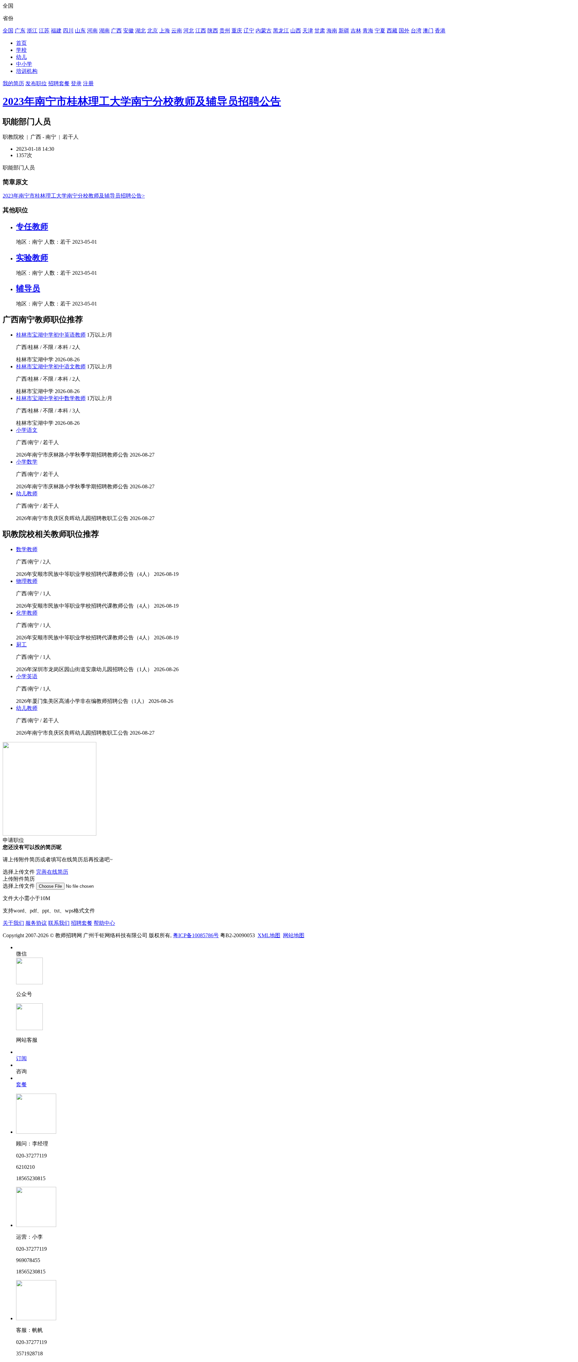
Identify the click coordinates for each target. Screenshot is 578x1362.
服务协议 (36, 923)
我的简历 (13, 83)
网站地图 (293, 935)
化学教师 (26, 613)
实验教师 (32, 257)
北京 (152, 30)
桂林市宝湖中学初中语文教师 (51, 366)
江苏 (44, 30)
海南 (331, 30)
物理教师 (26, 581)
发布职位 (36, 83)
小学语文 (26, 430)
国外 (404, 30)
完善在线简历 (52, 872)
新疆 (344, 30)
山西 (295, 30)
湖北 (140, 30)
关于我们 (13, 923)
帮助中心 (104, 923)
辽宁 (249, 30)
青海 (368, 30)
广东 (20, 30)
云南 (176, 30)
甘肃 (319, 30)
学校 (21, 50)
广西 (116, 30)
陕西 (212, 30)
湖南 (104, 30)
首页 (21, 43)
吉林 (356, 30)
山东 (80, 30)
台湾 (416, 30)
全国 (8, 30)
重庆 (236, 30)
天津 (307, 30)
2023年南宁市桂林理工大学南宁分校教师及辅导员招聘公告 (142, 101)
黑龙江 (281, 30)
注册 (88, 83)
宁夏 (380, 30)
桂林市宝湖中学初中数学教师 (51, 398)
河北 (188, 30)
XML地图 (269, 935)
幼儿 (21, 57)
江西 (200, 30)
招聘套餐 (59, 83)
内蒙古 (264, 30)
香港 (440, 30)
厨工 (21, 644)
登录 (76, 83)
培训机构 (26, 71)
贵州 (224, 30)
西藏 (392, 30)
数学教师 (26, 549)
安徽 (128, 30)
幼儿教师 (26, 493)
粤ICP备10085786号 (196, 935)
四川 (68, 30)
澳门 (428, 30)
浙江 (32, 30)
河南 (92, 30)
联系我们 (59, 923)
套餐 (21, 1084)
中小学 (24, 64)
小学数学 (26, 462)
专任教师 (32, 226)
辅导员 (28, 288)
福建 (56, 30)
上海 (164, 30)
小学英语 (26, 676)
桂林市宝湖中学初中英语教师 (51, 335)
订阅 (21, 1058)
